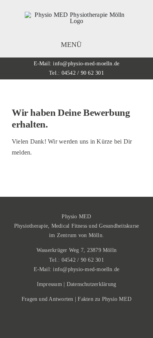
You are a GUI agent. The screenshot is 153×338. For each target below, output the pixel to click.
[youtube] (90, 322)
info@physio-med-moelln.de (86, 64)
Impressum (49, 284)
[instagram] (76, 322)
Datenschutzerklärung (92, 284)
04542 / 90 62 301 (83, 73)
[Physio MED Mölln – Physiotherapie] (76, 14)
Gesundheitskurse (119, 226)
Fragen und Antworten (47, 299)
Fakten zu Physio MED (104, 299)
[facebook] (63, 322)
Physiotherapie (31, 226)
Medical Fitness (69, 226)
